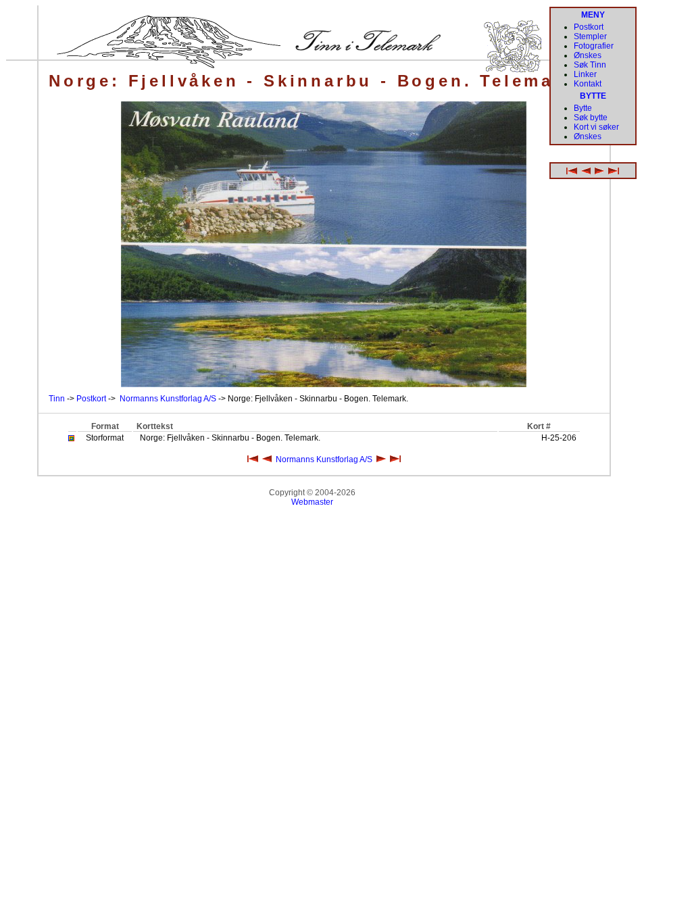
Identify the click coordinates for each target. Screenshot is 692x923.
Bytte (583, 108)
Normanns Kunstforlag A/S (168, 398)
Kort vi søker (596, 127)
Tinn (57, 398)
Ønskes (587, 55)
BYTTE (593, 96)
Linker (585, 74)
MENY (593, 15)
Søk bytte (591, 117)
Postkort (91, 398)
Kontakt (587, 84)
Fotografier (594, 46)
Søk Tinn (590, 65)
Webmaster (312, 502)
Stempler (590, 36)
